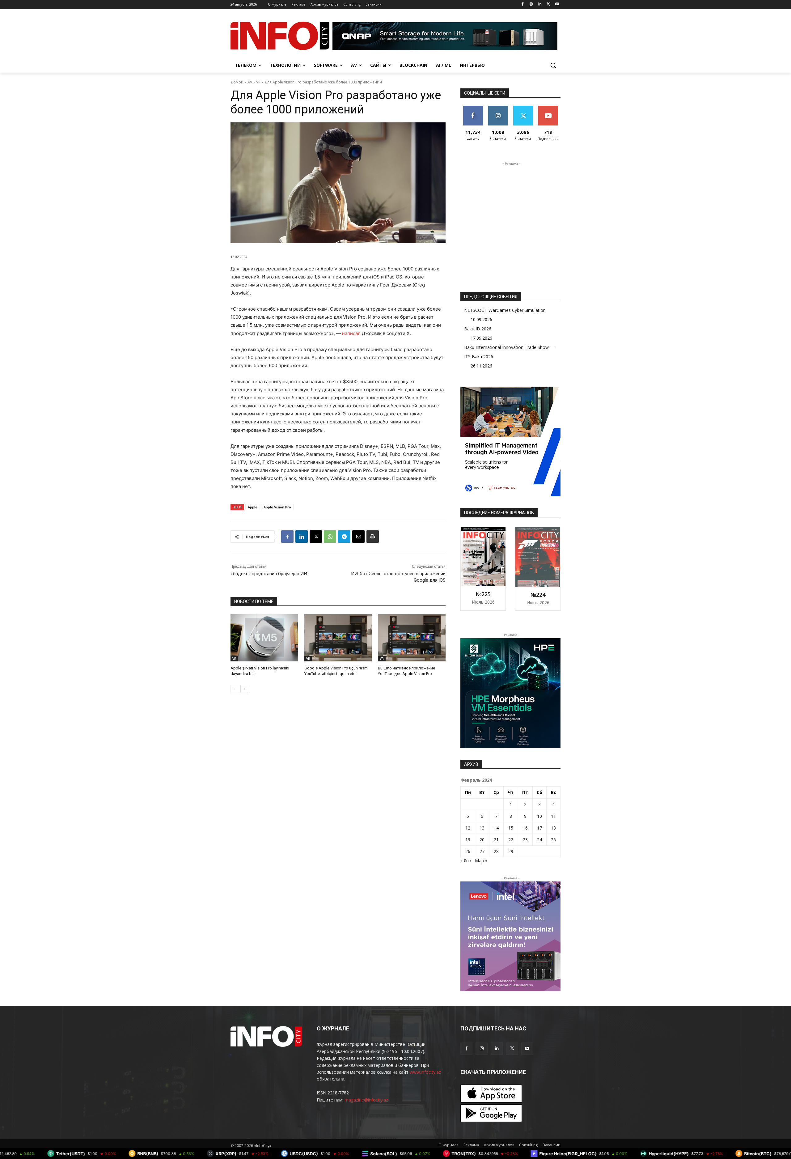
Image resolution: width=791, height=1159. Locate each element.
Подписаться (549, 108)
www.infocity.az (425, 1072)
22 (510, 840)
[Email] (358, 536)
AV (249, 82)
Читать (497, 108)
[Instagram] (531, 4)
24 (539, 840)
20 (482, 840)
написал (351, 333)
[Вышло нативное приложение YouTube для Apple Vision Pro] (412, 637)
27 (482, 851)
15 (510, 828)
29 (510, 851)
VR (258, 82)
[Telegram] (344, 536)
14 (496, 828)
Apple (252, 507)
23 (525, 840)
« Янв (465, 861)
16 (525, 828)
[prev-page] (234, 689)
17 (539, 828)
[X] (548, 4)
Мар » (481, 861)
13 (482, 828)
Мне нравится (473, 110)
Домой (237, 82)
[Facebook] (522, 4)
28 (496, 851)
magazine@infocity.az (366, 1100)
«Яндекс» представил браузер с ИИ (269, 573)
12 (467, 828)
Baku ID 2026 (477, 329)
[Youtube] (556, 4)
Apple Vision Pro (277, 507)
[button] (553, 65)
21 (496, 840)
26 (467, 851)
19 (467, 840)
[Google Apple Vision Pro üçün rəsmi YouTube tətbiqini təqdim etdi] (338, 637)
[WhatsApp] (330, 536)
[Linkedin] (540, 4)
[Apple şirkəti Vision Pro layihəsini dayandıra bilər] (264, 637)
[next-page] (244, 689)
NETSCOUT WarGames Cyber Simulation (505, 310)
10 (539, 816)
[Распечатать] (372, 536)
